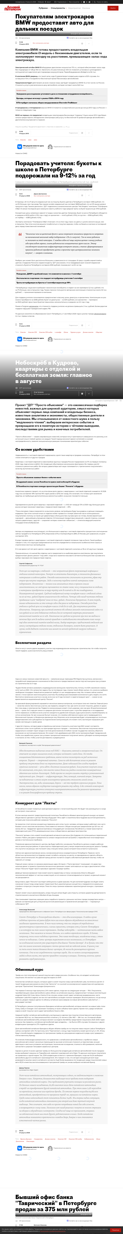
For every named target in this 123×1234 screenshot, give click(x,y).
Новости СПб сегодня (45, 332)
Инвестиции (30, 1108)
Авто (29, 140)
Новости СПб (32, 332)
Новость (23, 140)
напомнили (33, 306)
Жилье (98, 1105)
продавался (25, 1197)
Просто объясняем (26, 1105)
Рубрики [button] (43, 8)
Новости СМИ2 (21, 153)
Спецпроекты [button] (58, 8)
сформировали (100, 314)
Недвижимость (89, 1105)
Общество (99, 332)
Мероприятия (74, 8)
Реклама (86, 8)
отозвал (85, 1197)
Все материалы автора (41, 43)
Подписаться (61, 2)
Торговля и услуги (75, 332)
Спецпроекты (38, 1105)
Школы (66, 332)
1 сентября (58, 332)
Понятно (115, 1230)
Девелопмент (20, 1108)
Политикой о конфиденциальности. (53, 1231)
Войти (113, 8)
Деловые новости (88, 332)
